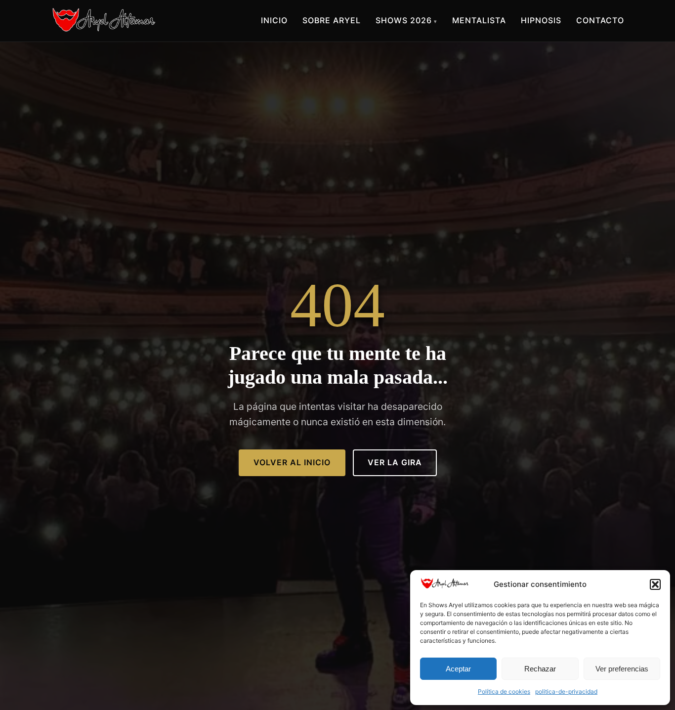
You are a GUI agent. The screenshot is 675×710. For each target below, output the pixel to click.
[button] (655, 584)
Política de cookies (504, 691)
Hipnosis (541, 20)
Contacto (600, 20)
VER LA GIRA (395, 462)
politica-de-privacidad (566, 691)
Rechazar (540, 669)
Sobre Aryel (331, 20)
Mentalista (479, 20)
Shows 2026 (404, 20)
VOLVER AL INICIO (292, 462)
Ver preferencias (621, 669)
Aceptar (458, 669)
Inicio (274, 20)
